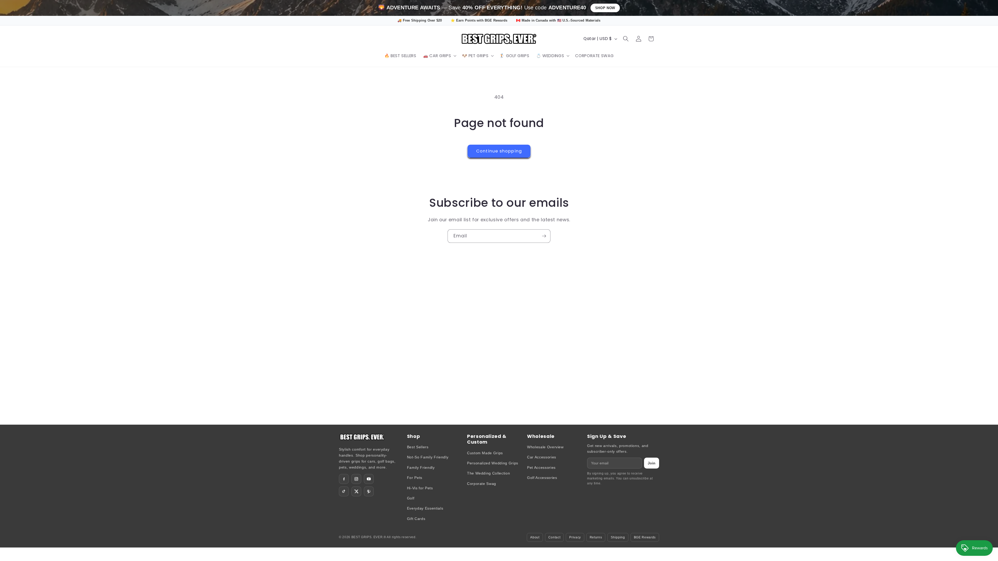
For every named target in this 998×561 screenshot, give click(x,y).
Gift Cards (416, 519)
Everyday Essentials (425, 508)
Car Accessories (541, 457)
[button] (439, 56)
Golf (411, 498)
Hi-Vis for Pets (420, 488)
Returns (596, 537)
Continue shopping (499, 151)
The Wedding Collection (488, 473)
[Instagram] (356, 479)
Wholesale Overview (545, 447)
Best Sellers (418, 447)
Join (651, 463)
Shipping (618, 537)
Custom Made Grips (485, 453)
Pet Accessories (541, 467)
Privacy (575, 537)
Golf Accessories (542, 478)
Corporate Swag (481, 484)
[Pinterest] (369, 491)
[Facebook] (344, 479)
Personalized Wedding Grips (492, 463)
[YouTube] (369, 479)
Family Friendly (421, 467)
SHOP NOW (605, 8)
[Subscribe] (544, 236)
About (534, 537)
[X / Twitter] (356, 491)
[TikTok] (344, 491)
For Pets (414, 478)
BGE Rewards (645, 537)
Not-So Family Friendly (428, 457)
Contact (554, 537)
